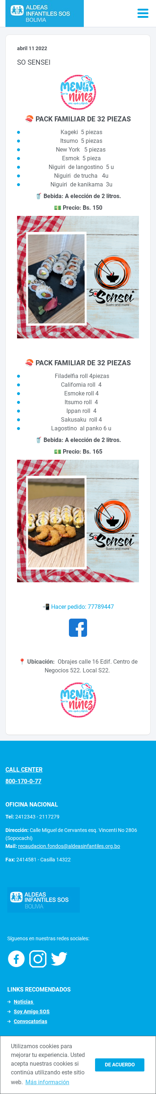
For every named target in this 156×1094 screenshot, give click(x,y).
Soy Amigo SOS (32, 1011)
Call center (23, 769)
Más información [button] (47, 1082)
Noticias (24, 1002)
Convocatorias (30, 1021)
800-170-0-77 (23, 781)
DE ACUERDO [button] (120, 1065)
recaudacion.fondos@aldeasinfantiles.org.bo (69, 846)
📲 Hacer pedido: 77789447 (78, 606)
